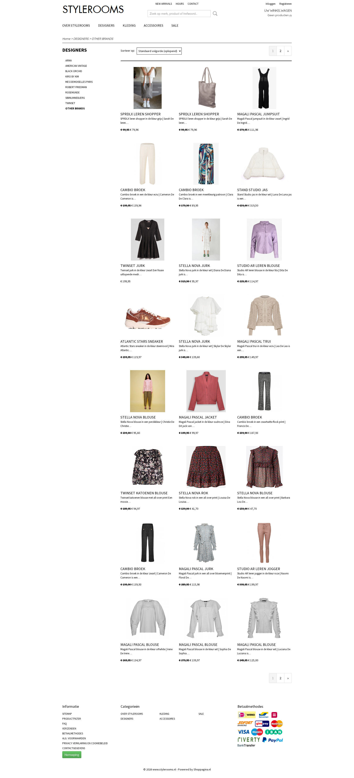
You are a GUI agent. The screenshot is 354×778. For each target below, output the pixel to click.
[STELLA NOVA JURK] (206, 240)
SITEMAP (67, 714)
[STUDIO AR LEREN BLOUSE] (264, 240)
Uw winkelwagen (278, 10)
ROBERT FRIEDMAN (76, 87)
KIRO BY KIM (72, 76)
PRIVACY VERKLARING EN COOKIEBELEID (85, 743)
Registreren (285, 4)
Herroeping (72, 755)
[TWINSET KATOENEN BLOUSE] (147, 467)
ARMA (68, 60)
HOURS (180, 4)
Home (66, 39)
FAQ (64, 723)
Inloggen (271, 4)
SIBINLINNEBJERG (75, 98)
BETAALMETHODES (72, 733)
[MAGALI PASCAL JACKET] (206, 391)
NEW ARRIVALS (163, 4)
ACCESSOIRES (153, 25)
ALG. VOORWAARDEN (74, 738)
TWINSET (70, 103)
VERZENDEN (69, 728)
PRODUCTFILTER (71, 718)
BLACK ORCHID (73, 71)
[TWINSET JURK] (147, 240)
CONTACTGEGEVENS (73, 748)
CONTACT (193, 4)
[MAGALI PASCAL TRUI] (264, 315)
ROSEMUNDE (72, 92)
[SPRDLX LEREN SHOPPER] (147, 88)
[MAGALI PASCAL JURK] (206, 543)
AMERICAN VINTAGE (76, 66)
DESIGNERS (106, 25)
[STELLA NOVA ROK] (206, 467)
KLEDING (129, 25)
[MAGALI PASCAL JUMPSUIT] (264, 88)
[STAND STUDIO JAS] (264, 164)
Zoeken (214, 13)
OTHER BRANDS (102, 39)
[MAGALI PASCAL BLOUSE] (147, 619)
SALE (174, 25)
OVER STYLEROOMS (76, 25)
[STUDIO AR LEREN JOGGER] (264, 543)
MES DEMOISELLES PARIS (79, 82)
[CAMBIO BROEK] (147, 164)
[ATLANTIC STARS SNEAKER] (147, 315)
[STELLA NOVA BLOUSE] (147, 391)
